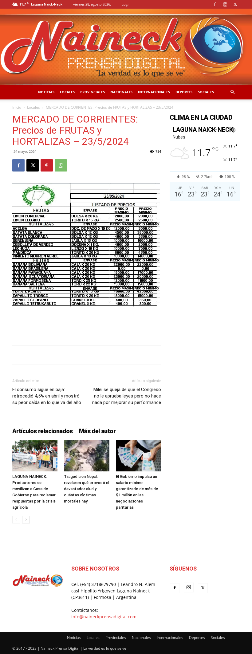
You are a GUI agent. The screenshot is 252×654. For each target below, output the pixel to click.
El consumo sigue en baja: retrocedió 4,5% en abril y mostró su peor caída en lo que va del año (46, 396)
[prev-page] (16, 519)
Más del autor (97, 431)
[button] (232, 92)
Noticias (46, 92)
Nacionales (121, 92)
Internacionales (154, 92)
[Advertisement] (87, 324)
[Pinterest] (47, 165)
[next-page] (26, 519)
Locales (67, 92)
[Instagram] (225, 4)
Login (126, 4)
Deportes (183, 92)
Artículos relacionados (42, 431)
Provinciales (92, 92)
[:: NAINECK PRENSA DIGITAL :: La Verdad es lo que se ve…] (126, 47)
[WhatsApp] (61, 165)
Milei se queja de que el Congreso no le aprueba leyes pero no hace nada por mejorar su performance (126, 396)
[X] (235, 4)
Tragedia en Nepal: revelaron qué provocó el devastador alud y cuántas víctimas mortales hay (86, 488)
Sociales (206, 92)
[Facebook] (214, 4)
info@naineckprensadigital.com (103, 617)
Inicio (16, 107)
